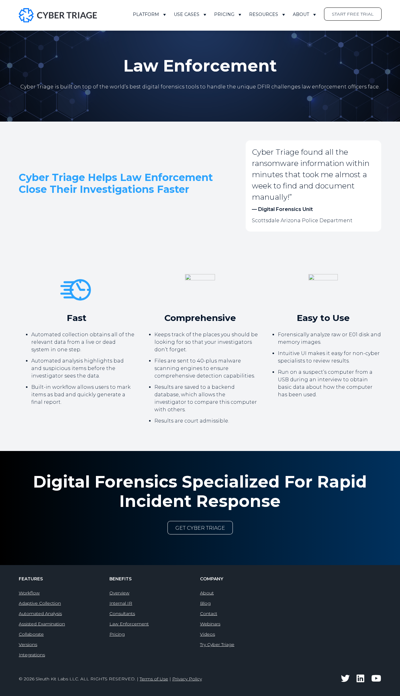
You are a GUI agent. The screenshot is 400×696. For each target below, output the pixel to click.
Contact (208, 613)
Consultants (122, 613)
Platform (146, 14)
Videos (207, 634)
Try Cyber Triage (217, 644)
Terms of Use (154, 679)
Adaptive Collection (40, 603)
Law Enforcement (129, 624)
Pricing (224, 14)
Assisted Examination (42, 624)
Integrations (32, 655)
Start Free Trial (353, 14)
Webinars (210, 624)
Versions (28, 644)
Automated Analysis (40, 613)
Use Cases (186, 14)
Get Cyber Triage (200, 528)
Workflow (29, 593)
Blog (205, 603)
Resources (263, 14)
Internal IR (120, 603)
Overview (119, 593)
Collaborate (31, 634)
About (301, 14)
